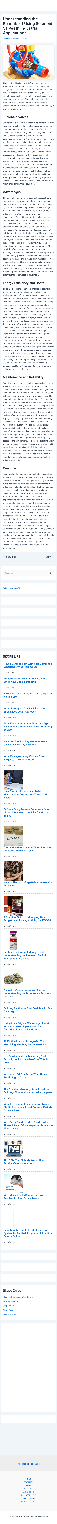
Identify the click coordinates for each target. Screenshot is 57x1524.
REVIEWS (28, 1489)
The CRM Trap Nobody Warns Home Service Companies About (25, 1162)
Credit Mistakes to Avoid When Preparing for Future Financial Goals (28, 849)
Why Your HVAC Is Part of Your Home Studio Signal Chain (25, 1076)
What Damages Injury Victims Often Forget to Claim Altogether (24, 758)
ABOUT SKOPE (28, 1498)
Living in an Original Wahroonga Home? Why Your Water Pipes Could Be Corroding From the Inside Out (26, 1026)
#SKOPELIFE (28, 1492)
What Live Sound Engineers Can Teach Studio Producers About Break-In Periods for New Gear (28, 1107)
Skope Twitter (9, 1310)
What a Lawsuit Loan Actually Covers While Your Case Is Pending (25, 680)
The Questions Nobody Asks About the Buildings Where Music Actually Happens (28, 1091)
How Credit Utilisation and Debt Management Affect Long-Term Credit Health (26, 794)
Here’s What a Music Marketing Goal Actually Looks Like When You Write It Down (26, 1059)
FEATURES (28, 1482)
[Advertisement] (28, 1367)
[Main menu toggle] (51, 5)
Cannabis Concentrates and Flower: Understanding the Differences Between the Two (27, 993)
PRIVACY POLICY (28, 1501)
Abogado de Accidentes (29, 1464)
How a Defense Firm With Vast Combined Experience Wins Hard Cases (28, 665)
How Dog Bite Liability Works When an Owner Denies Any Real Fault (26, 743)
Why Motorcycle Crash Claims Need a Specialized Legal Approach (26, 710)
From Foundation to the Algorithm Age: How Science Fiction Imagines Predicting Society (28, 726)
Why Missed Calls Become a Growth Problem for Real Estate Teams (25, 1197)
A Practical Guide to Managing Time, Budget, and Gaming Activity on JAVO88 (27, 919)
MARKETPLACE (28, 1495)
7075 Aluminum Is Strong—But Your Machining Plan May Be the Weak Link (26, 1043)
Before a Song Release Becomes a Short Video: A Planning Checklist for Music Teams (27, 812)
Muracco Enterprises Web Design (18, 1297)
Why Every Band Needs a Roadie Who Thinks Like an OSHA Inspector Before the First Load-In (28, 1125)
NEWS (28, 1485)
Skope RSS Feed (10, 1306)
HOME (28, 1479)
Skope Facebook (10, 1301)
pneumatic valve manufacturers (34, 106)
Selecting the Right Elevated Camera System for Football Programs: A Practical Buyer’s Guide (28, 1233)
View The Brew (9, 1314)
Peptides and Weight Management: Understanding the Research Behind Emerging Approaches (25, 955)
